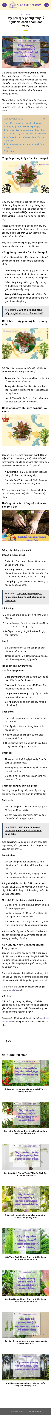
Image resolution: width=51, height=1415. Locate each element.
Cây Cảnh (25, 14)
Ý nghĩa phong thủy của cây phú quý (23, 123)
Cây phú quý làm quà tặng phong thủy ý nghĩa (25, 146)
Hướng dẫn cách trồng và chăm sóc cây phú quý (25, 139)
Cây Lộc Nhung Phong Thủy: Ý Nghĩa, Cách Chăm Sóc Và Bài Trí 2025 (25, 1300)
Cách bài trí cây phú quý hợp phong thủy (25, 130)
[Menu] (4, 5)
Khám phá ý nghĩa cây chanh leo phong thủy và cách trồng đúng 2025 (26, 1216)
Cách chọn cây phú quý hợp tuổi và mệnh (26, 133)
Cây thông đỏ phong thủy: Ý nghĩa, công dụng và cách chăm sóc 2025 (25, 1132)
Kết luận (10, 151)
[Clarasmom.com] (25, 5)
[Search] (46, 5)
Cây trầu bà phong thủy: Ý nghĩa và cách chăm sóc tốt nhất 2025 (25, 1342)
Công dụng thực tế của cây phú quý (23, 126)
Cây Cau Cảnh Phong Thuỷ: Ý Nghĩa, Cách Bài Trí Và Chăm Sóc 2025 (25, 1174)
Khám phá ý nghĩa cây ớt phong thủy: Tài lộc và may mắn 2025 (25, 1090)
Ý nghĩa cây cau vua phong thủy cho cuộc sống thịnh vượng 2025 (25, 1384)
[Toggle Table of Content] (43, 119)
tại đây (14, 990)
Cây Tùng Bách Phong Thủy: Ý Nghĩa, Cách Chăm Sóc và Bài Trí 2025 (25, 1258)
